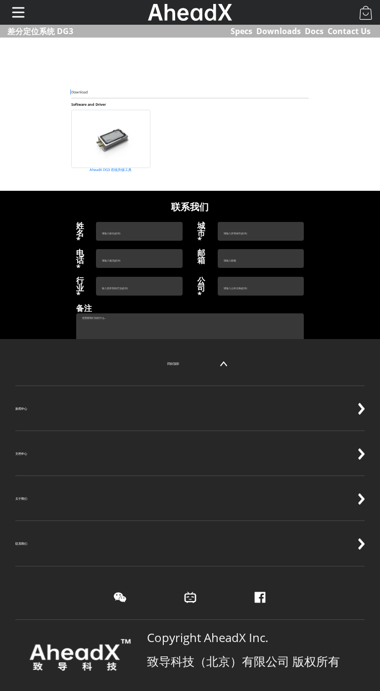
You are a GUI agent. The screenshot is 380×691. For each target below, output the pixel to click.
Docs (314, 31)
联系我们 (21, 543)
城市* (201, 233)
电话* (80, 260)
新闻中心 (21, 408)
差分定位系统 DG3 (40, 31)
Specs (241, 31)
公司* (201, 288)
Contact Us (349, 31)
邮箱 (201, 256)
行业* (80, 288)
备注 (84, 308)
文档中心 (21, 453)
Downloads (278, 31)
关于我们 (21, 498)
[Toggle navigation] (18, 12)
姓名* (80, 233)
